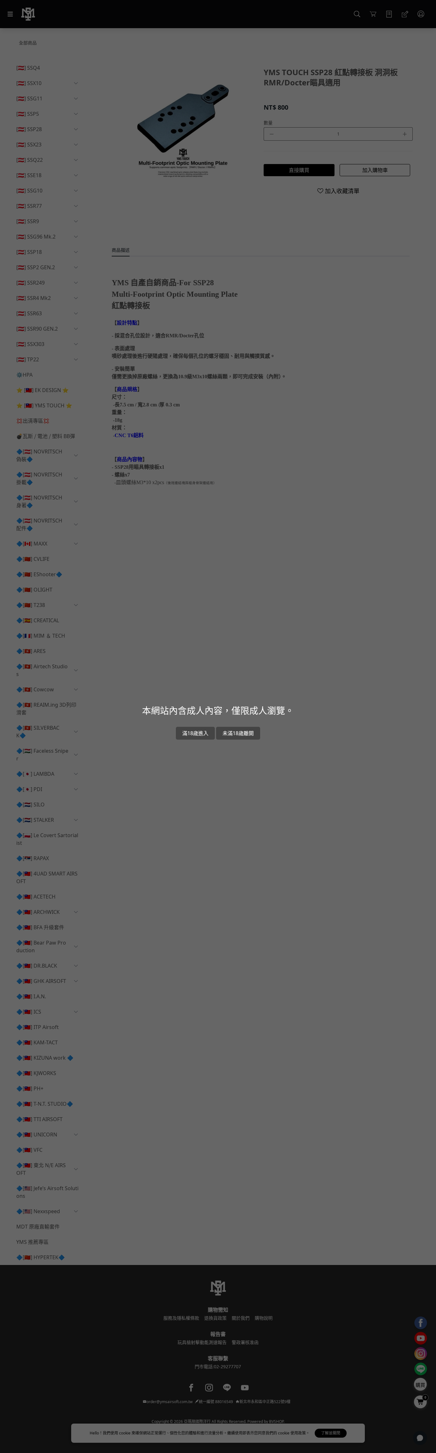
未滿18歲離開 (238, 733)
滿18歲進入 (195, 733)
